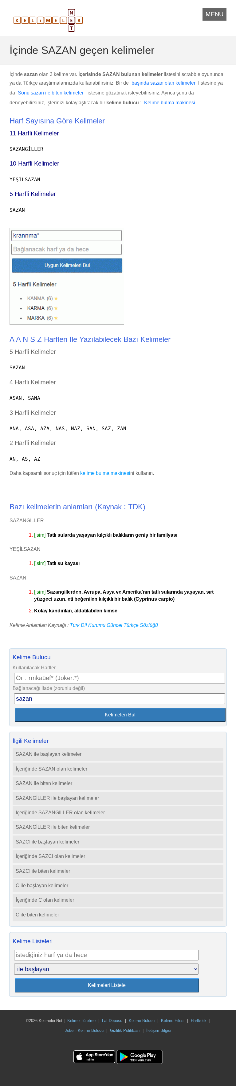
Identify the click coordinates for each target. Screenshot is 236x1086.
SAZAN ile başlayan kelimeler (48, 754)
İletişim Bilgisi (158, 1030)
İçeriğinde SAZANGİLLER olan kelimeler (60, 812)
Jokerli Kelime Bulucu (84, 1030)
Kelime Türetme (81, 1020)
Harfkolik (198, 1020)
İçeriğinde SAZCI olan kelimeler (50, 856)
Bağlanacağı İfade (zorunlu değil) (49, 688)
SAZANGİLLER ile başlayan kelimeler (57, 798)
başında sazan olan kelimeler (163, 83)
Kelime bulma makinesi (169, 102)
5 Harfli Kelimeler (33, 193)
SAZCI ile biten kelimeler (43, 871)
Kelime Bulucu (142, 1020)
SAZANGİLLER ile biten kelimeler (53, 827)
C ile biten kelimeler (37, 914)
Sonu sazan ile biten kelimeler (51, 92)
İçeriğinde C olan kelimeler (45, 900)
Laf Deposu (112, 1020)
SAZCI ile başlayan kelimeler (47, 841)
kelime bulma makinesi (105, 473)
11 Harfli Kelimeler (34, 133)
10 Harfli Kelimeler (34, 163)
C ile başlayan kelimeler (42, 885)
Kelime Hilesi (172, 1020)
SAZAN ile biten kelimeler (44, 783)
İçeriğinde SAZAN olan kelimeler (51, 768)
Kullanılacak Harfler (34, 667)
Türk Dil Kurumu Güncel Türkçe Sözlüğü (114, 625)
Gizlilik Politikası (125, 1030)
